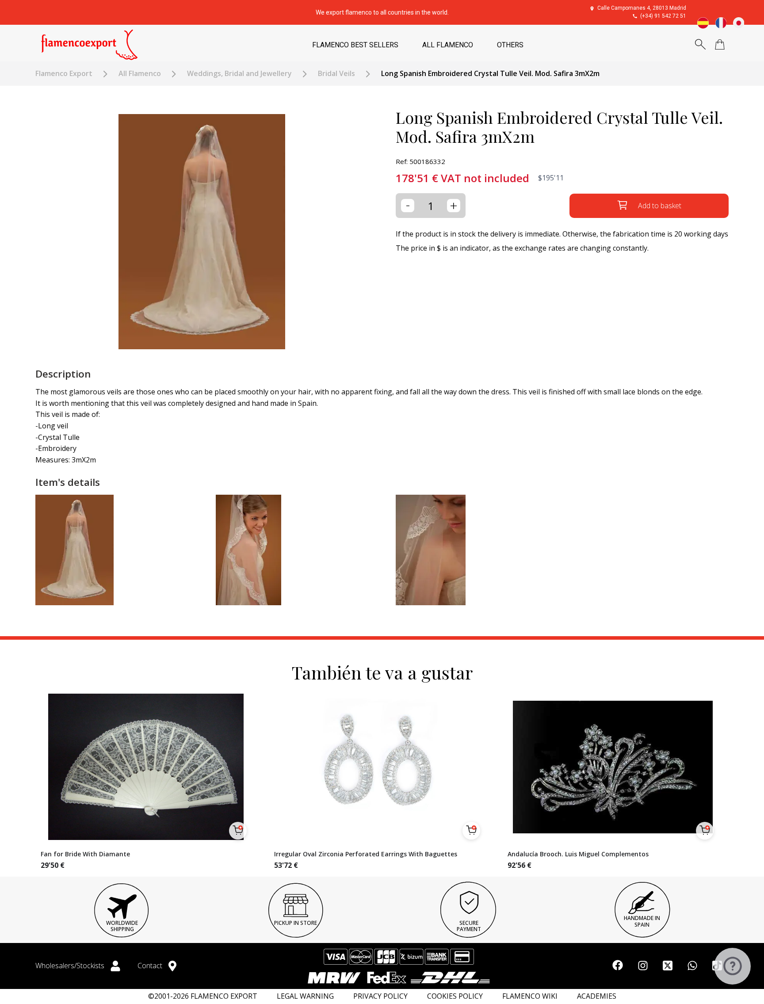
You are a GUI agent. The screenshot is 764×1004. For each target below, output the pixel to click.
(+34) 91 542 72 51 (663, 16)
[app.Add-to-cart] (238, 831)
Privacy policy (380, 996)
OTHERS (510, 45)
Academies (596, 996)
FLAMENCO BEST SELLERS (355, 45)
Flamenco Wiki (530, 996)
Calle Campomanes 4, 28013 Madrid (641, 8)
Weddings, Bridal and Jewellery (239, 73)
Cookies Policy (455, 996)
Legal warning (305, 996)
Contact (151, 965)
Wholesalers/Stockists (70, 965)
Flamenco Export (63, 73)
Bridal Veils (336, 73)
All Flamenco (139, 73)
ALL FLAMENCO (447, 45)
